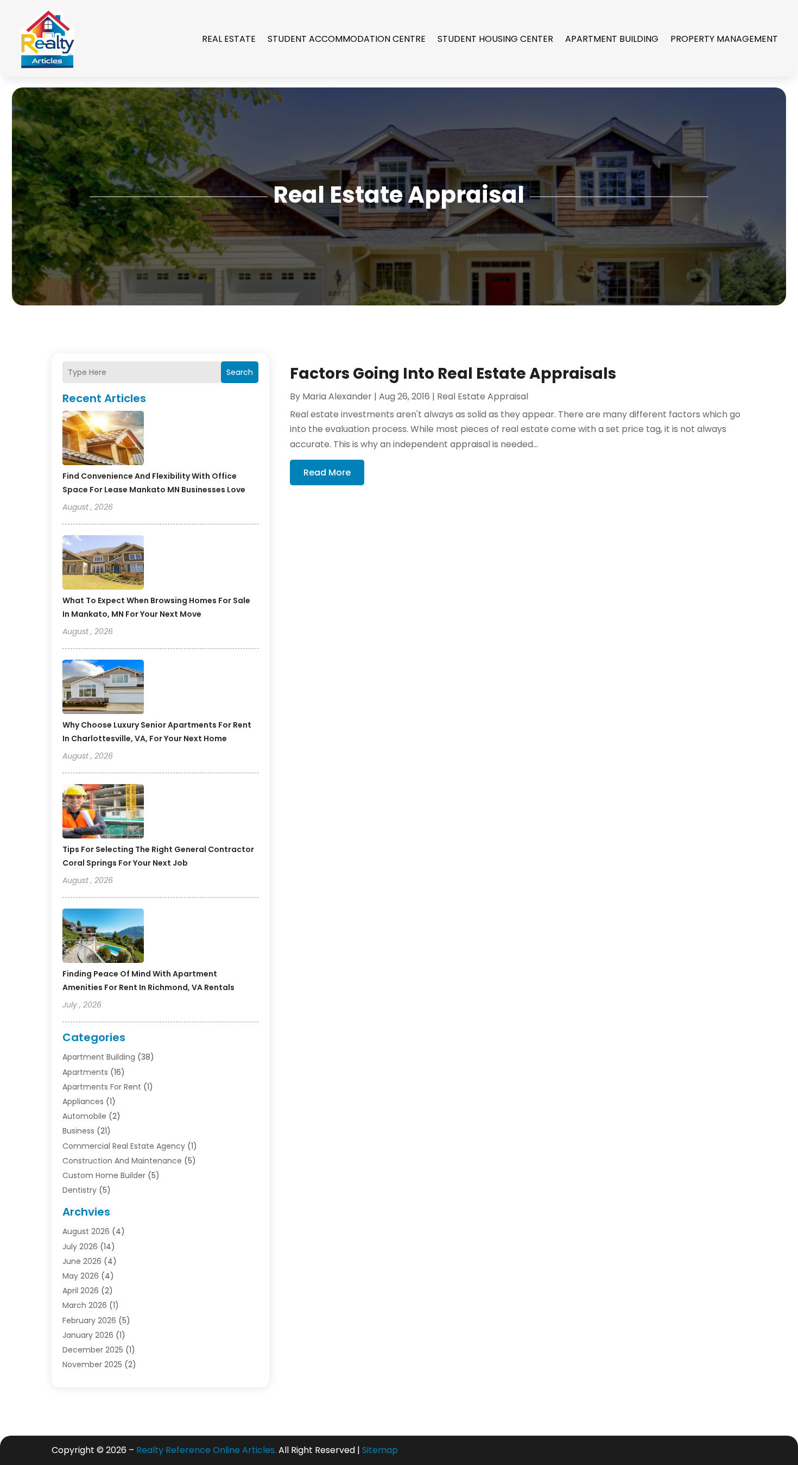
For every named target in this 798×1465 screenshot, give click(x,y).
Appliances (83, 1101)
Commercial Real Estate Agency (123, 1146)
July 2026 (80, 1246)
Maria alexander (337, 396)
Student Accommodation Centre (347, 39)
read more (327, 472)
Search (239, 372)
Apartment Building (611, 39)
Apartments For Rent (101, 1086)
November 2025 (92, 1364)
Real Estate (229, 39)
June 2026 (82, 1261)
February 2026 (89, 1320)
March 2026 (84, 1305)
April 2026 (80, 1290)
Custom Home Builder (103, 1175)
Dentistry (79, 1190)
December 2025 (92, 1349)
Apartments (85, 1072)
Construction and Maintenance (122, 1160)
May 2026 (80, 1275)
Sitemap (380, 1450)
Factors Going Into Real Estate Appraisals (453, 373)
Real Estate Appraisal (482, 396)
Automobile (84, 1116)
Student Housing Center (495, 39)
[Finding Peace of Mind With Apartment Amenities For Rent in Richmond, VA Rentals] (103, 937)
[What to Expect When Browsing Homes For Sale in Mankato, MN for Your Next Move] (103, 564)
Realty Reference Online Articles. (206, 1450)
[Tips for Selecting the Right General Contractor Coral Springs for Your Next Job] (103, 813)
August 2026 (86, 1231)
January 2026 (87, 1335)
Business (78, 1130)
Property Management (724, 39)
